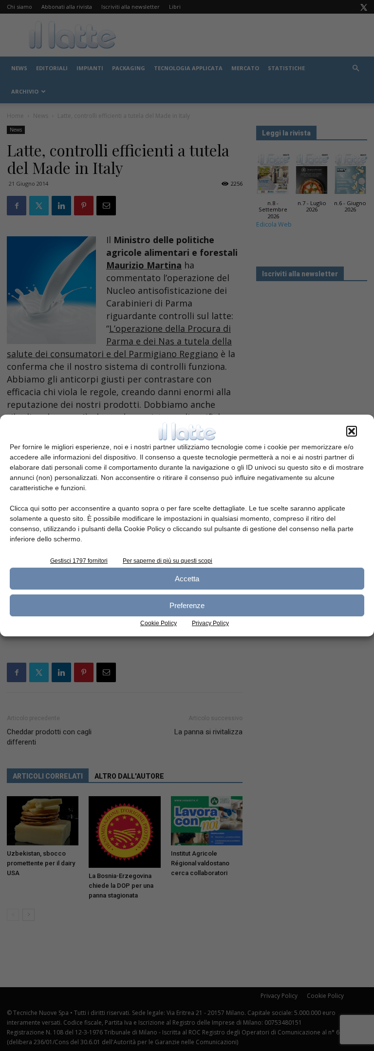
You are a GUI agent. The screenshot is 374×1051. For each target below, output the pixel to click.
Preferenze (187, 605)
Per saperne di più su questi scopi (167, 560)
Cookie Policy (158, 623)
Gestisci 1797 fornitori (79, 560)
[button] (351, 431)
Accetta (187, 578)
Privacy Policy (210, 623)
